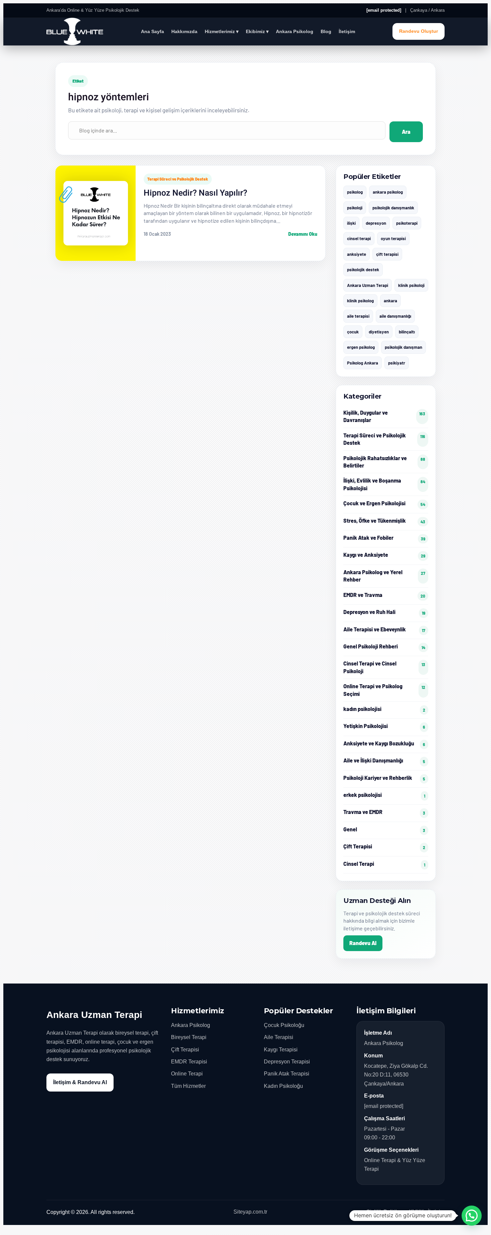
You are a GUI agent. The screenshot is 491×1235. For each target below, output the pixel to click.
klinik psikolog (360, 300)
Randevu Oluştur (418, 31)
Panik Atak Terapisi (286, 1073)
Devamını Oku (302, 234)
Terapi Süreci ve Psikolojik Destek (177, 179)
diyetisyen (379, 331)
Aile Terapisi (278, 1037)
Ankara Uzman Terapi (367, 285)
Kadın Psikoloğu (283, 1086)
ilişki (351, 223)
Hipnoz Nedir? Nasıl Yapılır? (195, 193)
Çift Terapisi (185, 1049)
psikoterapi (407, 223)
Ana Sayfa (152, 31)
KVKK (416, 1212)
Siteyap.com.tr (250, 1212)
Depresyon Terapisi (287, 1061)
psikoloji (354, 207)
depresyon (376, 223)
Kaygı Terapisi (281, 1049)
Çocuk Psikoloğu (284, 1025)
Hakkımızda (184, 31)
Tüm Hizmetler (188, 1086)
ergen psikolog (361, 347)
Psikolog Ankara (362, 363)
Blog (326, 31)
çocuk (353, 331)
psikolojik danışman (403, 347)
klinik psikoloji (411, 285)
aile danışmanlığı (395, 316)
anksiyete (356, 254)
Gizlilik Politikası (385, 1212)
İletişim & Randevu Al (80, 1082)
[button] (472, 1216)
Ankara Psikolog (294, 31)
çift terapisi (387, 254)
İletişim (347, 31)
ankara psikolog (388, 192)
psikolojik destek (363, 269)
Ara (406, 131)
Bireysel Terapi (188, 1037)
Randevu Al (362, 943)
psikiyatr (396, 363)
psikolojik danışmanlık (393, 207)
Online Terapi (187, 1073)
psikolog (355, 192)
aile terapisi (358, 316)
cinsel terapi (359, 238)
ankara (390, 300)
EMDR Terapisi (189, 1061)
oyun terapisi (393, 238)
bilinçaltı (407, 331)
